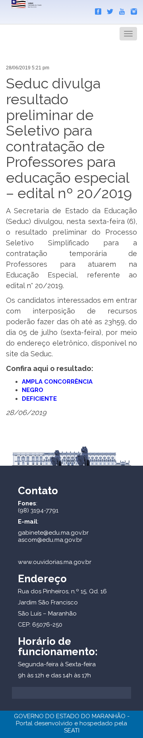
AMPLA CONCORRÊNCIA (57, 381)
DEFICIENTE (39, 398)
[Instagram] (132, 9)
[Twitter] (108, 9)
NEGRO (32, 390)
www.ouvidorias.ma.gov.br (54, 562)
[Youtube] (120, 9)
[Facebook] (96, 9)
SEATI (71, 730)
